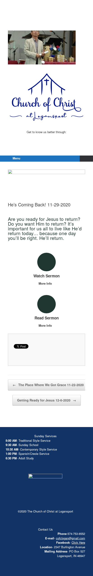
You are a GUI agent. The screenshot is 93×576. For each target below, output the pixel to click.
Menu (16, 158)
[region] (42, 47)
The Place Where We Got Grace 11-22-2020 (48, 384)
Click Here (78, 542)
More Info (46, 283)
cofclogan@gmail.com (70, 538)
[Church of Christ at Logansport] (46, 20)
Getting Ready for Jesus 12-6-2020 (46, 400)
